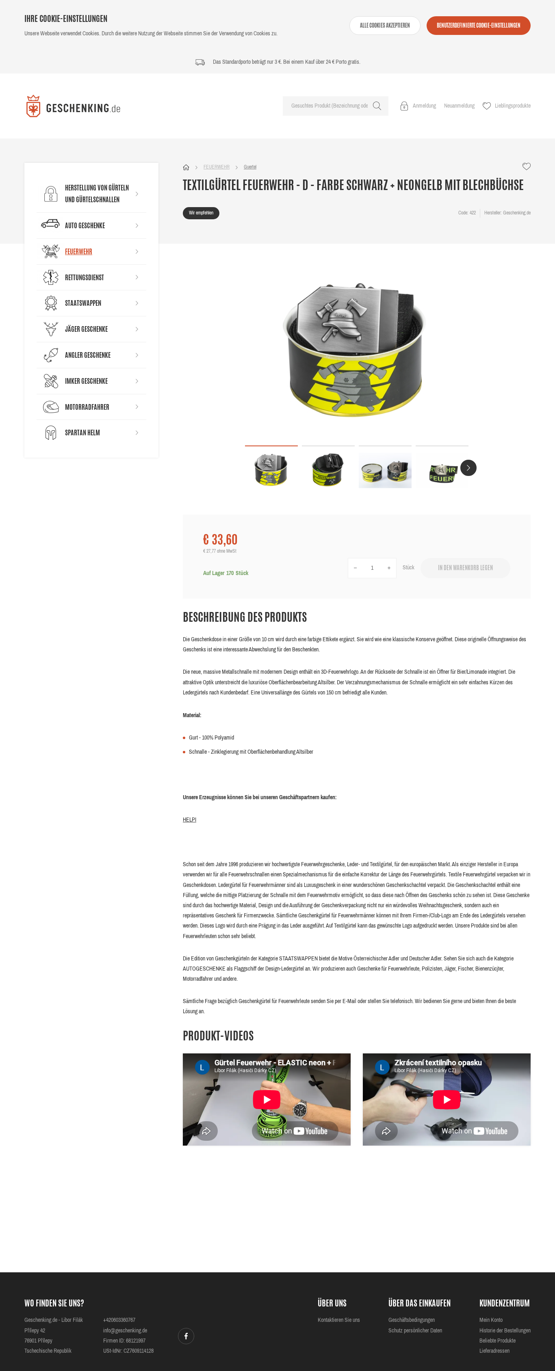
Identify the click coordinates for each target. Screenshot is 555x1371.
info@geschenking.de (125, 1330)
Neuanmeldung (459, 106)
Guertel (250, 167)
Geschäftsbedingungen (411, 1320)
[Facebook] (186, 1336)
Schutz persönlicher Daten (415, 1330)
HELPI (189, 820)
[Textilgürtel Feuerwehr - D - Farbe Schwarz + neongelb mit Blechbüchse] (356, 352)
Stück (408, 567)
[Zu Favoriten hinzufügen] (526, 166)
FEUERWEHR (217, 167)
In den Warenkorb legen (465, 568)
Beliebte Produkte (497, 1341)
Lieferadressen (494, 1351)
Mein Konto (491, 1320)
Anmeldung (424, 106)
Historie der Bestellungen (505, 1330)
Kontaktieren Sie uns (339, 1320)
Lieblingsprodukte (513, 106)
